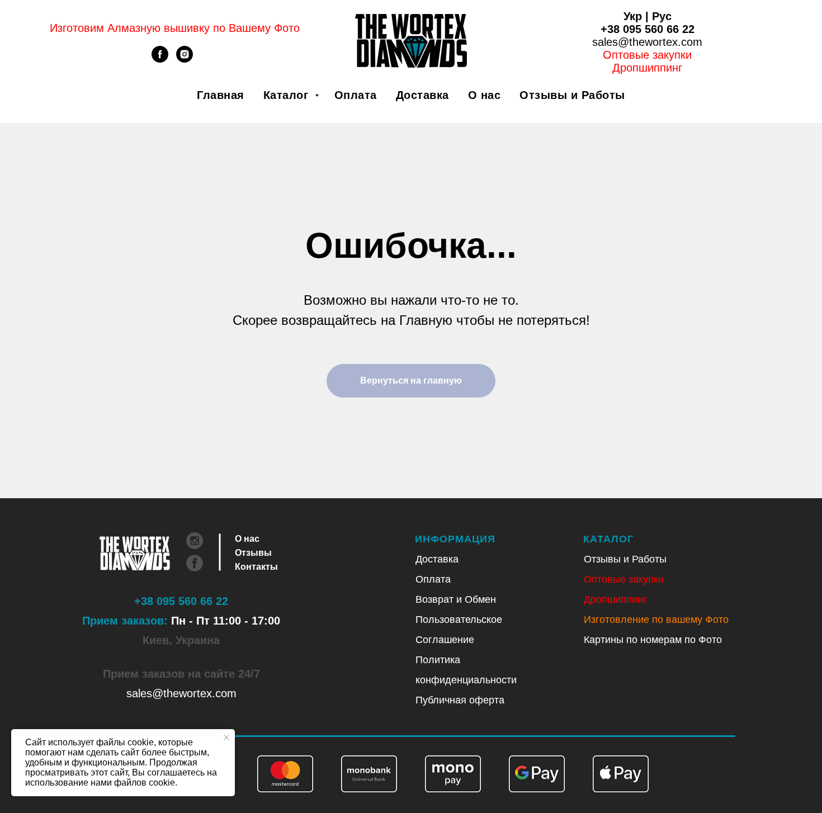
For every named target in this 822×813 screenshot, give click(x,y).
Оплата (355, 95)
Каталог (287, 95)
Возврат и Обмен (455, 599)
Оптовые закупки (647, 55)
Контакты (256, 566)
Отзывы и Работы (572, 95)
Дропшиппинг (615, 599)
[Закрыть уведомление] (226, 737)
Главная (220, 95)
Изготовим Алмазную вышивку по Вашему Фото (175, 28)
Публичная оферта (459, 700)
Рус (662, 16)
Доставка (422, 95)
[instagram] (184, 59)
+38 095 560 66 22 (648, 29)
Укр (632, 16)
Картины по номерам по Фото (653, 639)
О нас (484, 95)
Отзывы (253, 552)
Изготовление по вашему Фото (656, 619)
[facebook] (160, 59)
